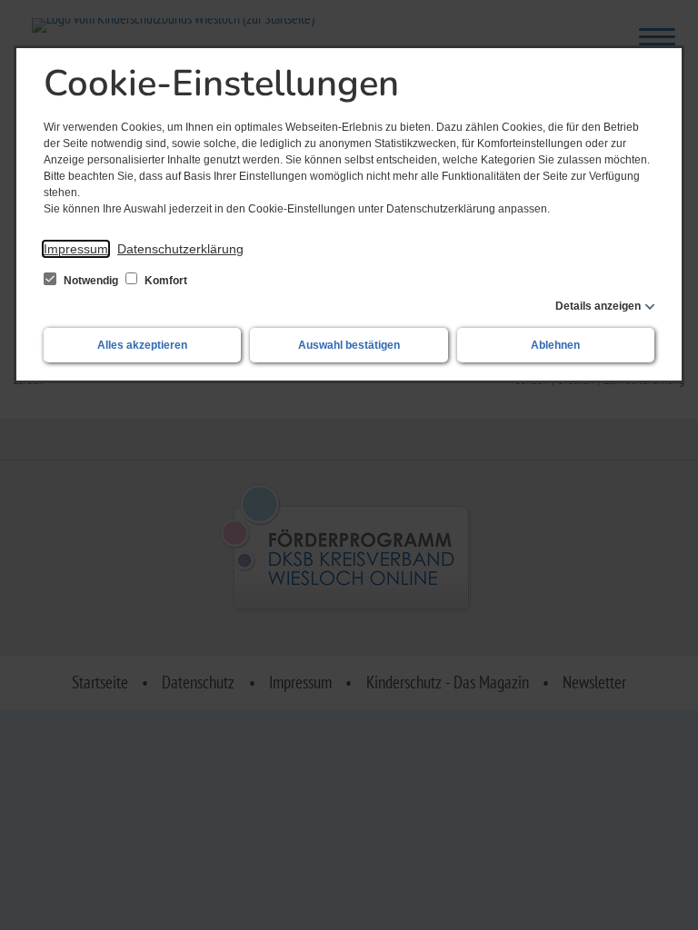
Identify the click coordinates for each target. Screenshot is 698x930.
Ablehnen (555, 345)
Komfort (164, 280)
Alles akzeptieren (142, 345)
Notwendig (91, 280)
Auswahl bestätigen (349, 345)
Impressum (76, 249)
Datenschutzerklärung (180, 249)
